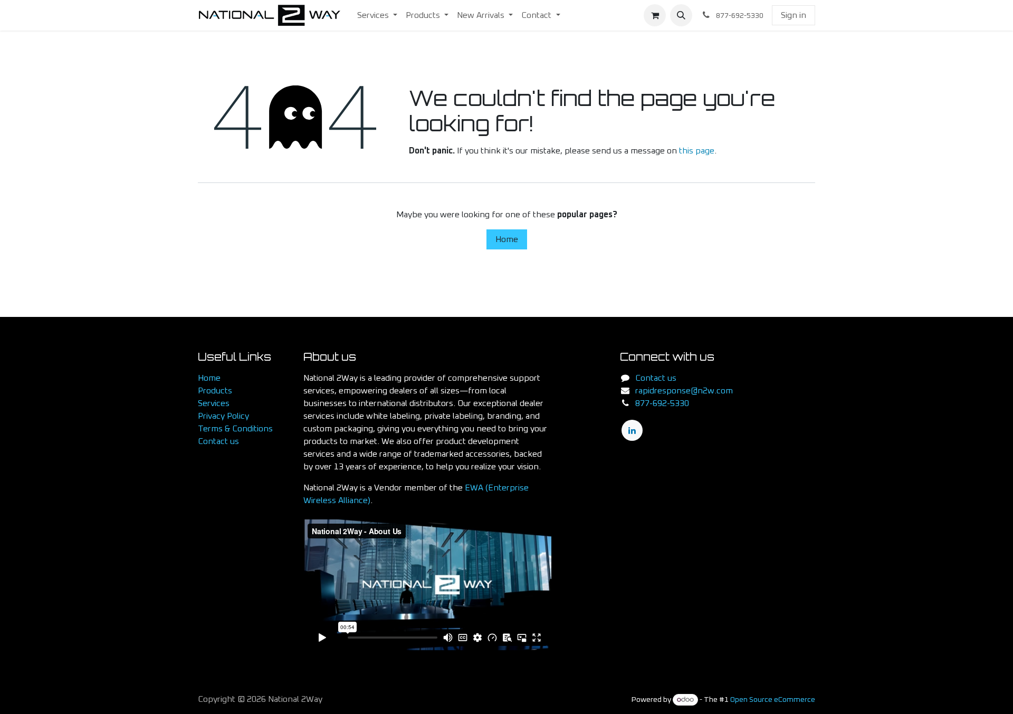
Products (215, 391)
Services (214, 403)
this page (696, 151)
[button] (681, 15)
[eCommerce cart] (655, 15)
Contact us (218, 441)
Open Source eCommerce (772, 699)
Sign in (793, 15)
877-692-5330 (662, 403)
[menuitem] (377, 15)
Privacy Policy (223, 416)
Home (506, 239)
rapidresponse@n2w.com (684, 391)
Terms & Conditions (235, 428)
